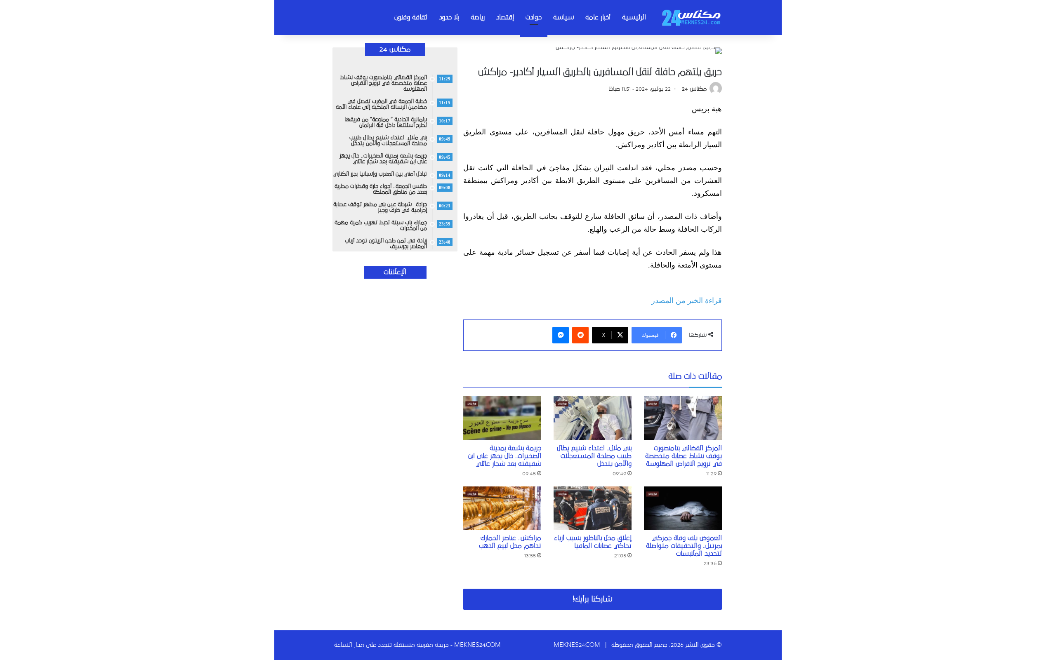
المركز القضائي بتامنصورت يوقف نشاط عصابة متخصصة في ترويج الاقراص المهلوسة (683, 456)
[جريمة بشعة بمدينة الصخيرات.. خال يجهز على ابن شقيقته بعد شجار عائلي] (502, 418)
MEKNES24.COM (577, 645)
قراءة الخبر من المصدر (686, 300)
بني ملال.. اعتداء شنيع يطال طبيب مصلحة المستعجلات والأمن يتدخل (594, 456)
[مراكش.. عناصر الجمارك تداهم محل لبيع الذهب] (502, 508)
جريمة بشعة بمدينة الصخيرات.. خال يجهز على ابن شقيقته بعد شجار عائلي (504, 456)
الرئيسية (634, 17)
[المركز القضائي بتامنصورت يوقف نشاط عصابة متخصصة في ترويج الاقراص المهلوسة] (683, 418)
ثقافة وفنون (410, 17)
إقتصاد (505, 17)
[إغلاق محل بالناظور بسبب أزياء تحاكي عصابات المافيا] (593, 508)
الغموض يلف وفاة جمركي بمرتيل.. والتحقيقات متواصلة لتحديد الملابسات (684, 546)
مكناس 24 (694, 89)
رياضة (478, 17)
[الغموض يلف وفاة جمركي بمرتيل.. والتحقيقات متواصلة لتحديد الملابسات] (683, 508)
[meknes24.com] (691, 17)
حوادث (534, 17)
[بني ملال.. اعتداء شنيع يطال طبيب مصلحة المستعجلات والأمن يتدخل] (593, 418)
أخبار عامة (597, 17)
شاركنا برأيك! (593, 599)
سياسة (563, 17)
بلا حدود (449, 17)
